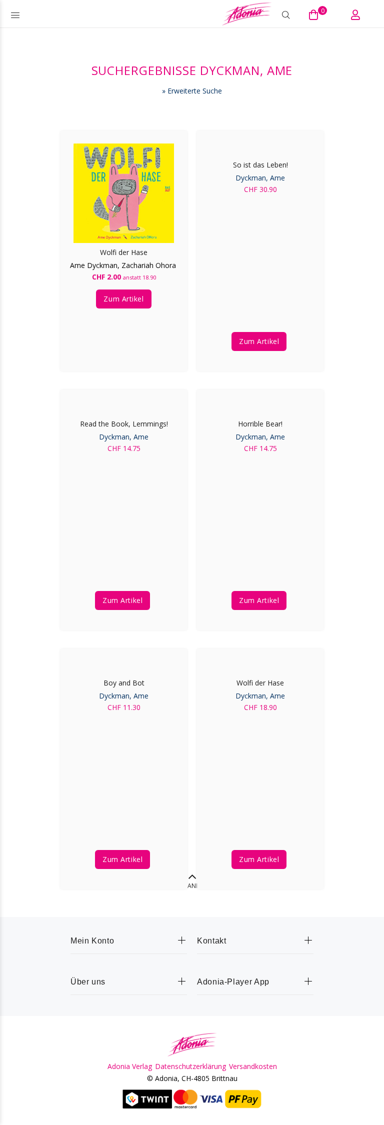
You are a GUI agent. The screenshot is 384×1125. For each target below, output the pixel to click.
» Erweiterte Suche (192, 91)
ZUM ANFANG (192, 886)
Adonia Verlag (130, 1066)
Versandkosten (253, 1066)
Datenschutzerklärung (190, 1066)
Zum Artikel (124, 299)
